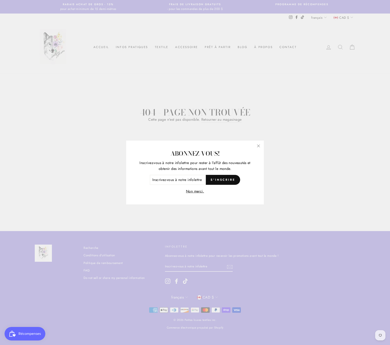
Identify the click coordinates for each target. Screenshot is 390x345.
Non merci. (195, 191)
